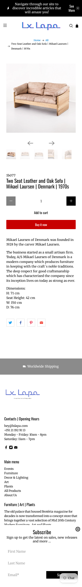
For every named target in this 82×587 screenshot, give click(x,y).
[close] (78, 529)
